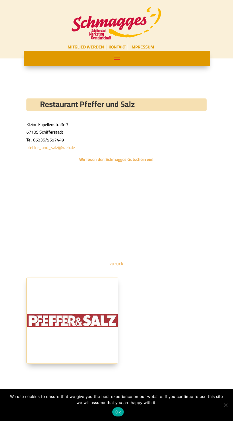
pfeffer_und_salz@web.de (50, 147)
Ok (118, 411)
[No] (225, 405)
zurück (116, 263)
